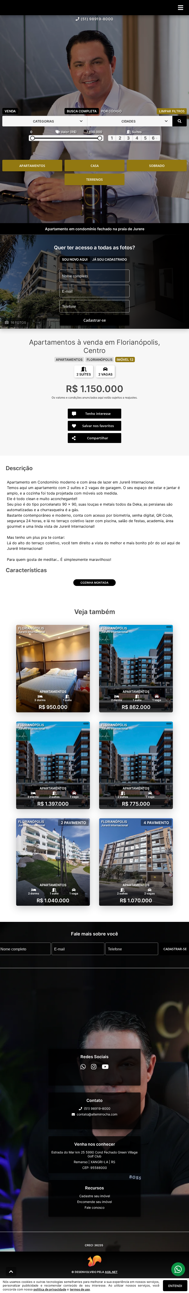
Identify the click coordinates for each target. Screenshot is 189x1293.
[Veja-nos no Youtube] (105, 1067)
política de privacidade (49, 1289)
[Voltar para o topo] (11, 1271)
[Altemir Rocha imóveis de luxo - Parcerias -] (94, 60)
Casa (95, 165)
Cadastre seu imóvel (94, 1196)
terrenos (94, 179)
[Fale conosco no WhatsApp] (83, 1067)
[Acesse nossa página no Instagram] (93, 1067)
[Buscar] (179, 121)
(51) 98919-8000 (97, 19)
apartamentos (32, 165)
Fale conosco (94, 1207)
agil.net (111, 1272)
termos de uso (80, 1289)
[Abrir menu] (181, 7)
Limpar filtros (172, 111)
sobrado (157, 165)
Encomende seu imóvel (94, 1202)
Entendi (175, 1286)
